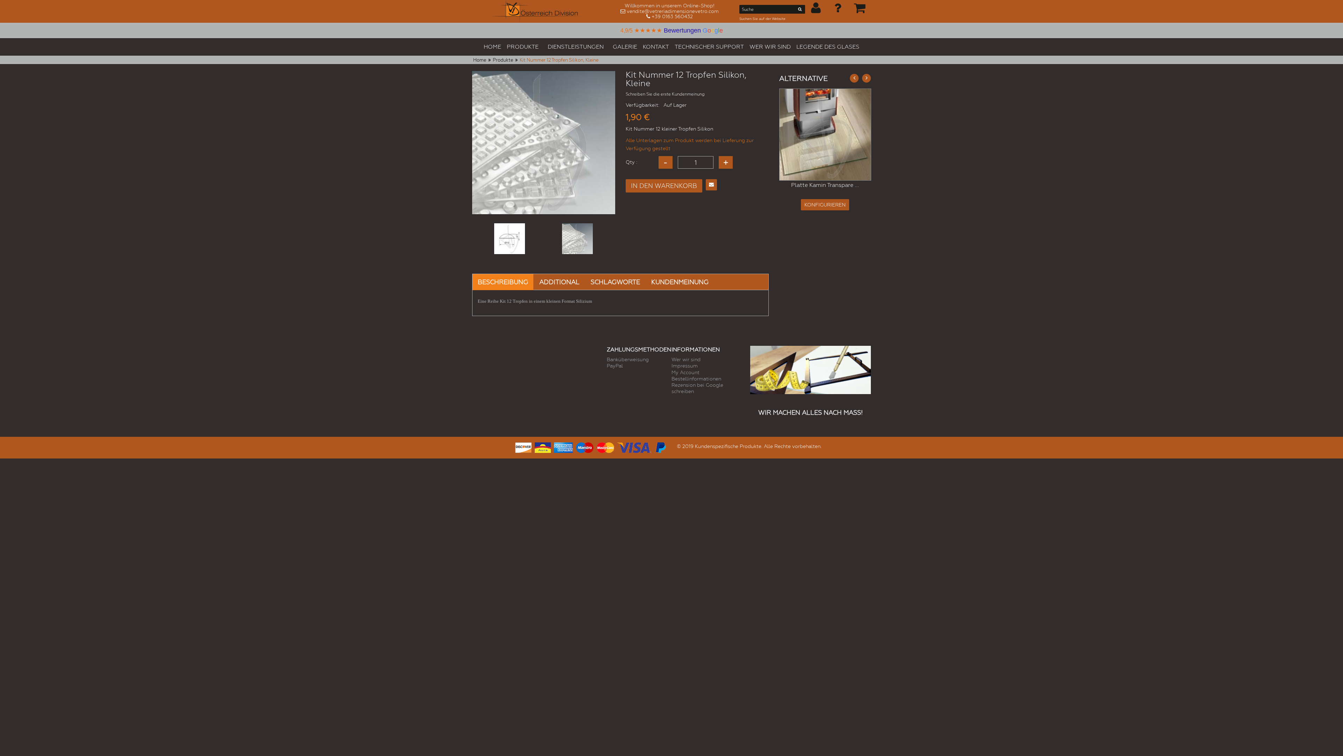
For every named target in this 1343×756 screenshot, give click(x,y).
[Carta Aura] (543, 447)
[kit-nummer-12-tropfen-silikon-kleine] (509, 238)
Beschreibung (503, 282)
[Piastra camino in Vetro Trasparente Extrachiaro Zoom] (825, 134)
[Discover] (523, 447)
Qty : (631, 162)
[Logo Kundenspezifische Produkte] (538, 11)
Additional (559, 282)
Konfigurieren (825, 205)
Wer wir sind (686, 359)
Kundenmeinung (680, 282)
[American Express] (563, 447)
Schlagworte (615, 282)
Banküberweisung (628, 359)
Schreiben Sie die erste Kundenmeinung (665, 94)
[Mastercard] (605, 447)
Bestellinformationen (696, 379)
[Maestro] (585, 447)
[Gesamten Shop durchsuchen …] (800, 10)
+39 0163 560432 (672, 16)
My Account (685, 372)
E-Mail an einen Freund (711, 184)
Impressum (685, 366)
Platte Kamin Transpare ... (825, 185)
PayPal (615, 366)
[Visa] (634, 447)
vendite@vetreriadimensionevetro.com (673, 11)
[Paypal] (660, 447)
